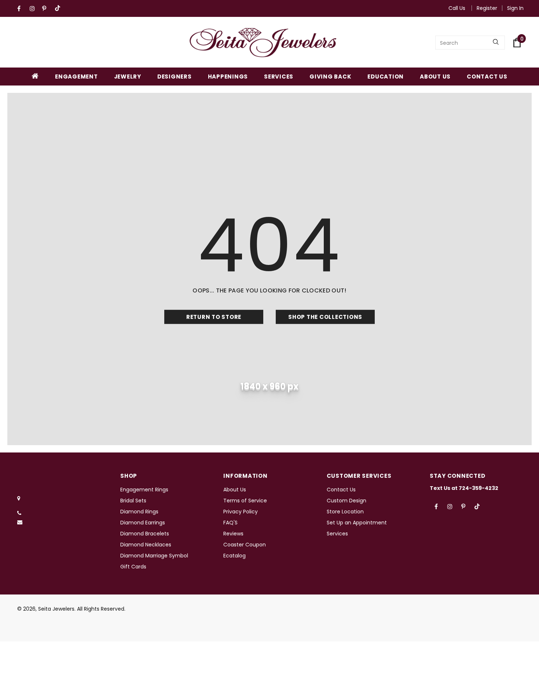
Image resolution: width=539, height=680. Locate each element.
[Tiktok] (59, 8)
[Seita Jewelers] (263, 42)
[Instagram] (34, 8)
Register (487, 8)
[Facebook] (21, 8)
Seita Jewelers (56, 608)
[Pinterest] (46, 8)
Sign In (515, 8)
